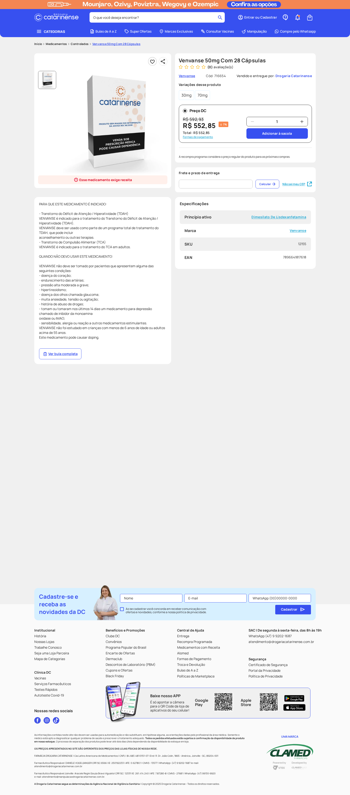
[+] (302, 121)
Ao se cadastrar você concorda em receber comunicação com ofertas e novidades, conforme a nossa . (166, 610)
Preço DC (198, 110)
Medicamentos (56, 44)
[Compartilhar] (163, 61)
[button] (257, 17)
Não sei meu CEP (293, 184)
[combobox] (157, 17)
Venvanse (298, 231)
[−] (252, 121)
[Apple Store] (294, 707)
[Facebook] (37, 720)
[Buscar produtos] (220, 17)
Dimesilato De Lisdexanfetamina (278, 217)
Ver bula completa (63, 353)
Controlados (80, 44)
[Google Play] (294, 698)
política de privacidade (191, 612)
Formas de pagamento (198, 137)
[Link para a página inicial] (38, 44)
